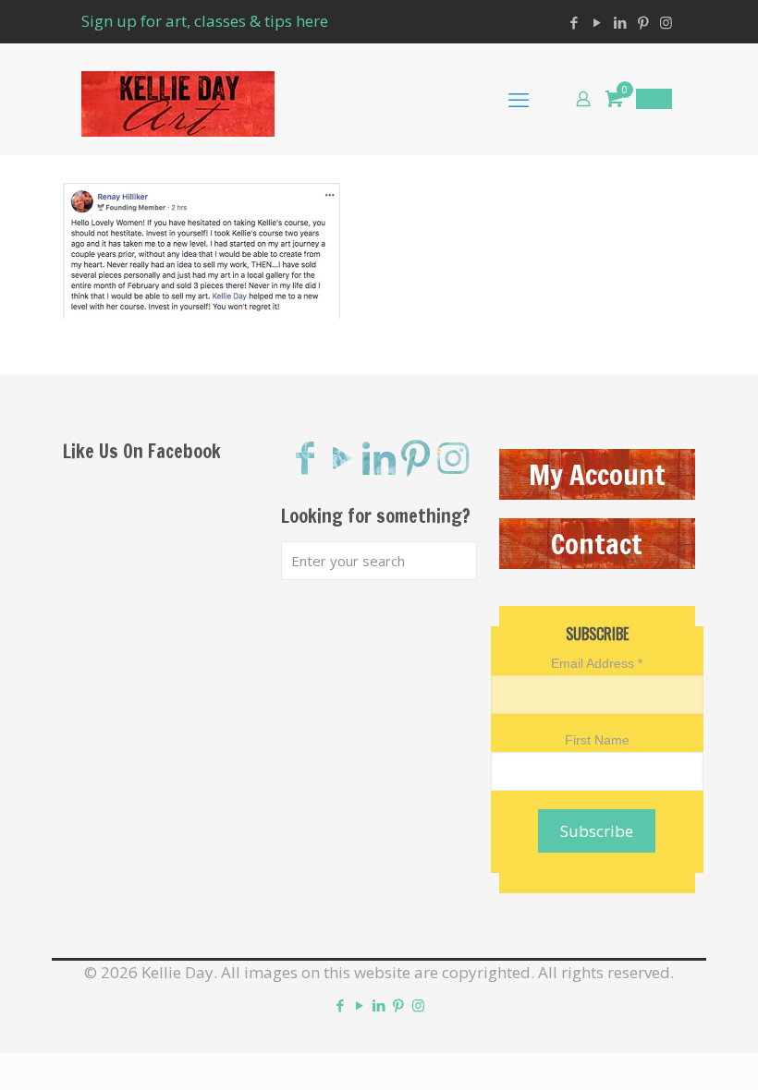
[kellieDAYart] (178, 98)
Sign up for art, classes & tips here (204, 20)
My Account (597, 474)
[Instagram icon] (666, 22)
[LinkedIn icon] (620, 22)
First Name (597, 740)
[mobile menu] (518, 99)
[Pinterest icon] (643, 22)
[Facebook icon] (574, 22)
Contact (596, 543)
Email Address (596, 663)
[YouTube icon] (597, 22)
